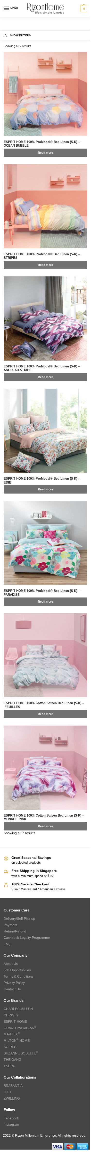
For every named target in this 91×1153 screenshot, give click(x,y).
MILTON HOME (17, 1040)
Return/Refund (15, 931)
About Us (11, 964)
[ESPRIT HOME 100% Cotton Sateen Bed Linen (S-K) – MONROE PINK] (45, 768)
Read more (45, 152)
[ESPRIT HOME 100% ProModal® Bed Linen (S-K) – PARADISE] (45, 543)
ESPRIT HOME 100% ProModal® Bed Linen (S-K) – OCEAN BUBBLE (42, 144)
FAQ (7, 944)
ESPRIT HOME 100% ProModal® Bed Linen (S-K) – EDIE (42, 480)
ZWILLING (12, 1098)
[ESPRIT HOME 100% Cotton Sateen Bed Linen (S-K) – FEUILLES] (45, 655)
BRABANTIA (13, 1086)
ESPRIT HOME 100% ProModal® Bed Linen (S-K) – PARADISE (42, 593)
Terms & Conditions (18, 976)
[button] (83, 8)
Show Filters (20, 35)
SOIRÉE (10, 1047)
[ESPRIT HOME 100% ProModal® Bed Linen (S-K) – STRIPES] (45, 206)
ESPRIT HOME (15, 1021)
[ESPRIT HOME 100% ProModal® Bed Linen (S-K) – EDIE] (45, 431)
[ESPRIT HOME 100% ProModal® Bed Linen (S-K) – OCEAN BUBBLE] (45, 94)
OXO (7, 1092)
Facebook (11, 1118)
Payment (10, 925)
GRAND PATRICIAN (20, 1028)
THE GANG (12, 1060)
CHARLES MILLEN (18, 1009)
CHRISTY (11, 1015)
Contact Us (12, 989)
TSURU (9, 1066)
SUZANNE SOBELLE (21, 1053)
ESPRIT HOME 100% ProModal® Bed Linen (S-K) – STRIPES (42, 256)
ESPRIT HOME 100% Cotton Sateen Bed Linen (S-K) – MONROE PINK (44, 817)
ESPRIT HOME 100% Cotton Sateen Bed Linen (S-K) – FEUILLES (44, 705)
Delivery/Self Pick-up (19, 918)
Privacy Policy (14, 983)
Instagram (11, 1124)
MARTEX (12, 1034)
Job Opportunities (17, 970)
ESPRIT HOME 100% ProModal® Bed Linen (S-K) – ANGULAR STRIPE (42, 368)
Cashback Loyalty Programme (27, 938)
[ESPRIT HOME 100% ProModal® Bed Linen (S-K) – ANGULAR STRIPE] (45, 318)
